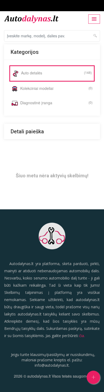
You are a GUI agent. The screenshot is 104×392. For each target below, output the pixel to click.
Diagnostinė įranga (56, 102)
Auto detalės (56, 72)
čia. (82, 335)
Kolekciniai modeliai (56, 88)
